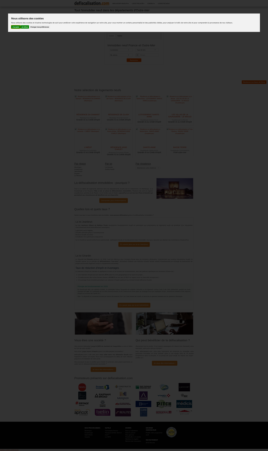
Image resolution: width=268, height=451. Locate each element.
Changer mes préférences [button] (39, 27)
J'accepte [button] (15, 27)
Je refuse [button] (24, 27)
